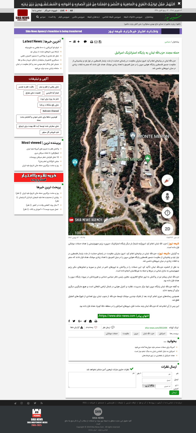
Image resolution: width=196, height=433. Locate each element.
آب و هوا (142, 403)
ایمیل (176, 379)
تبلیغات (120, 403)
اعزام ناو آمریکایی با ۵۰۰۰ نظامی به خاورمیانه (42, 47)
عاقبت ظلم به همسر (26, 87)
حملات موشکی (112, 333)
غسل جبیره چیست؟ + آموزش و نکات (41, 209)
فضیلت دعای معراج (33, 93)
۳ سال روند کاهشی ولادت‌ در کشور (42, 205)
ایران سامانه (92, 430)
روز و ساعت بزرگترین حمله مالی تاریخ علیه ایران (40, 165)
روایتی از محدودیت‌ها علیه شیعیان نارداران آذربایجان (37, 199)
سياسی (167, 41)
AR (71, 10)
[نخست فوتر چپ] (37, 417)
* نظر (139, 373)
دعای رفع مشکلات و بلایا (49, 105)
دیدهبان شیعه (93, 17)
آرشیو (159, 403)
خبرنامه (92, 403)
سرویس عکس (78, 17)
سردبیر (42, 17)
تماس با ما (36, 10)
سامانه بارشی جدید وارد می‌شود (47, 68)
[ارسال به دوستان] (95, 42)
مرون (136, 333)
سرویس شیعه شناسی (111, 17)
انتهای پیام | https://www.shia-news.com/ (124, 316)
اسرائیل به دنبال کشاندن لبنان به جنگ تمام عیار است (154, 351)
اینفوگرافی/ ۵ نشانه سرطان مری (47, 153)
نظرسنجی (111, 403)
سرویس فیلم (64, 17)
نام (177, 373)
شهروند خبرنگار (50, 10)
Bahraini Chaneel (51, 111)
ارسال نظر (107, 327)
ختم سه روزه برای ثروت (49, 99)
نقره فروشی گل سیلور (50, 132)
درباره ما (179, 403)
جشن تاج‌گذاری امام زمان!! (48, 161)
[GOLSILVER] (38, 177)
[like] (93, 328)
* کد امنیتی (175, 387)
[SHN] (22, 14)
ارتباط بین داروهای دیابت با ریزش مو (45, 51)
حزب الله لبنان (148, 333)
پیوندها (152, 403)
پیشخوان (149, 17)
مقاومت (126, 333)
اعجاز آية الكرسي (52, 93)
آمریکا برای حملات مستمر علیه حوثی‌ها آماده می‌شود (155, 347)
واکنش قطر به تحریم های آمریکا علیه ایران (43, 149)
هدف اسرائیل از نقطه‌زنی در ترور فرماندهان (158, 355)
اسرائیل (162, 333)
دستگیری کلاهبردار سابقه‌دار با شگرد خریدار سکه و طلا (38, 60)
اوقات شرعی (131, 403)
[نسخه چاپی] (91, 42)
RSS (85, 403)
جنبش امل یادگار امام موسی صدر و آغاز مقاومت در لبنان (37, 64)
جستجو (101, 403)
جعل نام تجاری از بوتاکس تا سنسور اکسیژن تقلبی (40, 56)
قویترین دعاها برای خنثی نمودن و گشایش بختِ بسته (38, 119)
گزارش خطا (74, 327)
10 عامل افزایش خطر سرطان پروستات (44, 157)
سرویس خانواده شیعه (133, 17)
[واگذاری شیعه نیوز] (98, 30)
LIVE (62, 10)
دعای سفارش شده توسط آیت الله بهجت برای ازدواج (39, 126)
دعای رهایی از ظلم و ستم (49, 87)
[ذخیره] (100, 42)
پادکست (52, 17)
